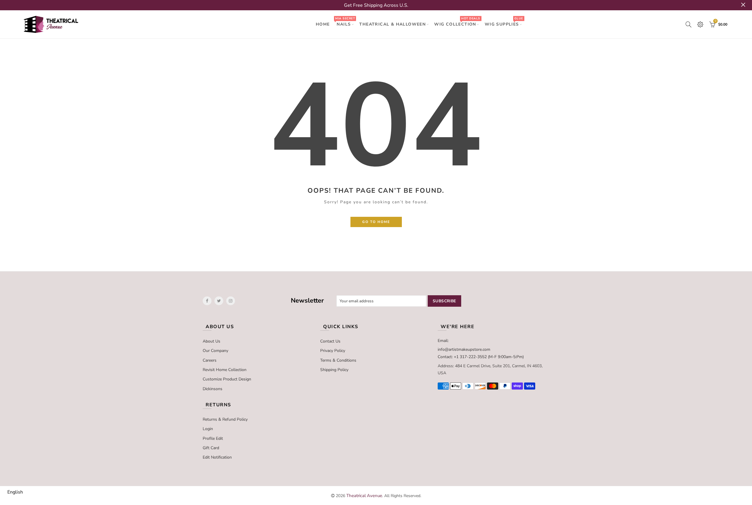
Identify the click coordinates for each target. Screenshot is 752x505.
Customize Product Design (227, 379)
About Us (211, 341)
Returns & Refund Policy (225, 419)
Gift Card (211, 448)
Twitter (218, 300)
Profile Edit (213, 438)
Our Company (215, 350)
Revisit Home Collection (224, 370)
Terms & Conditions (338, 360)
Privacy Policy (332, 350)
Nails (345, 21)
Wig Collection (457, 21)
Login (208, 429)
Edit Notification (217, 457)
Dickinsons (212, 389)
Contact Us (330, 341)
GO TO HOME (376, 221)
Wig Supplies (504, 21)
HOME (323, 24)
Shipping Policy (334, 370)
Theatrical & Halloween (392, 24)
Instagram (230, 300)
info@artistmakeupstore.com (464, 349)
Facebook (207, 300)
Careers (209, 360)
